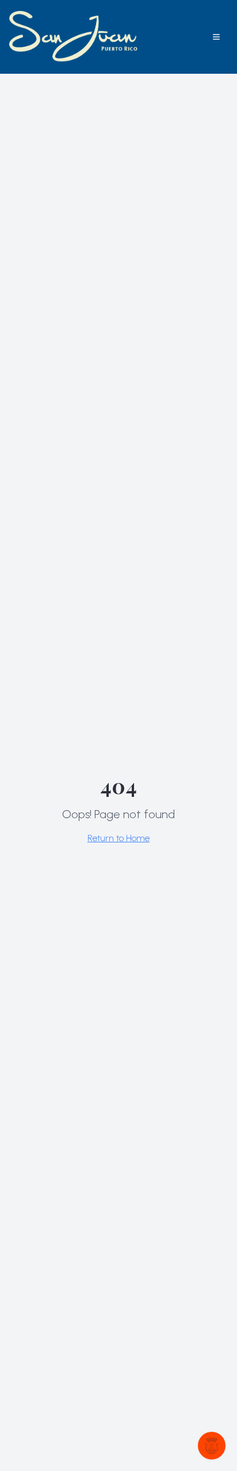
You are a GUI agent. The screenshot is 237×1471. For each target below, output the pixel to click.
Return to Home (118, 838)
